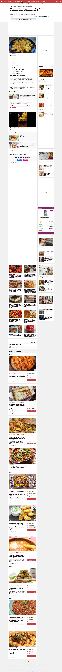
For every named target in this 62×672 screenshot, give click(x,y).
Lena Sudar (12, 16)
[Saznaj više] (52, 150)
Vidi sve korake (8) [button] (32, 380)
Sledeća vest (31, 150)
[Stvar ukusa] (4, 1)
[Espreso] (23, 664)
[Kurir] (20, 664)
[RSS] (33, 669)
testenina (20, 154)
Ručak (23, 6)
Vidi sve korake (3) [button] (32, 655)
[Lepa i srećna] (31, 664)
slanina (25, 154)
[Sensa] (34, 664)
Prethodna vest (14, 150)
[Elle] (37, 664)
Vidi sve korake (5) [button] (32, 410)
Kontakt (27, 666)
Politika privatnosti (38, 666)
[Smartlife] (40, 664)
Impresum (17, 666)
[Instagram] (31, 669)
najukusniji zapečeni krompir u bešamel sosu (18, 103)
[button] (34, 16)
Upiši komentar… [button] (15, 347)
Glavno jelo (19, 6)
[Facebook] (29, 669)
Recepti (15, 6)
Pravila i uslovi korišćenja (22, 666)
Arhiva (45, 666)
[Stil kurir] (43, 664)
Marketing (42, 666)
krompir (30, 78)
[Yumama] (27, 664)
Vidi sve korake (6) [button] (32, 592)
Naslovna (11, 6)
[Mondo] (15, 664)
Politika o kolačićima (32, 666)
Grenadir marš (12, 154)
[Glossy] (46, 664)
